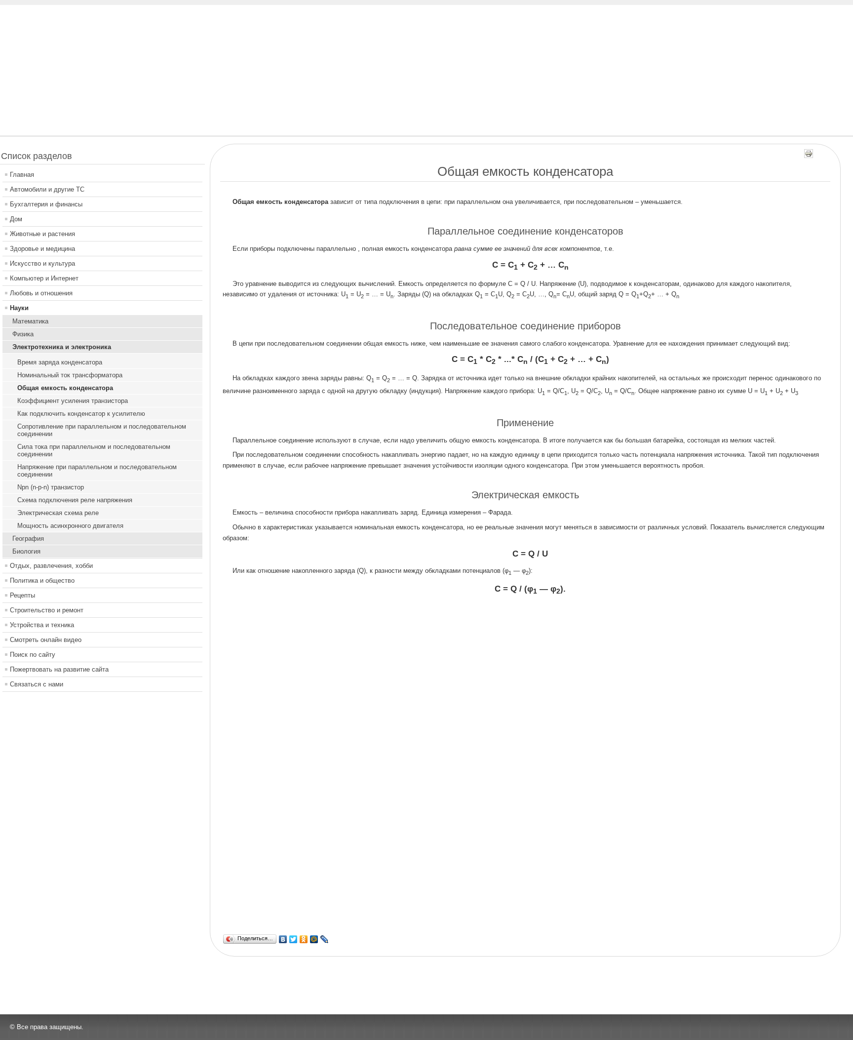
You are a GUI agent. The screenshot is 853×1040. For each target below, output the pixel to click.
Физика (23, 334)
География (28, 538)
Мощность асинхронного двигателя (70, 525)
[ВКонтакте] (283, 939)
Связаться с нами (36, 684)
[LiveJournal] (324, 939)
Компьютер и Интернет (44, 278)
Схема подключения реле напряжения (74, 500)
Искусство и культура (42, 263)
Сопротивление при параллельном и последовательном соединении (101, 430)
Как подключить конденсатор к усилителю (81, 413)
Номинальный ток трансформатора (69, 375)
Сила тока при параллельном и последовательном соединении (93, 450)
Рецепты (22, 595)
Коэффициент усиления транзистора (72, 400)
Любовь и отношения (41, 293)
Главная (22, 174)
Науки (19, 308)
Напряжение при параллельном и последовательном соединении (97, 470)
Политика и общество (42, 580)
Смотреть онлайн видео (45, 639)
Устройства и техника (42, 625)
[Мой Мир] (314, 939)
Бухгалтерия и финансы (46, 204)
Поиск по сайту (32, 654)
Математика (30, 321)
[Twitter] (293, 939)
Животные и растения (42, 234)
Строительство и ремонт (46, 610)
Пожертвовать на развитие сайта (59, 669)
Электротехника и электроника (61, 347)
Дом (16, 219)
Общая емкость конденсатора (65, 388)
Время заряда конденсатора (59, 362)
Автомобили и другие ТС (47, 189)
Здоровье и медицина (42, 248)
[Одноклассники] (304, 939)
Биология (26, 551)
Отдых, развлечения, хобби (51, 565)
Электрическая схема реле (58, 513)
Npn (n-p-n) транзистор (50, 487)
